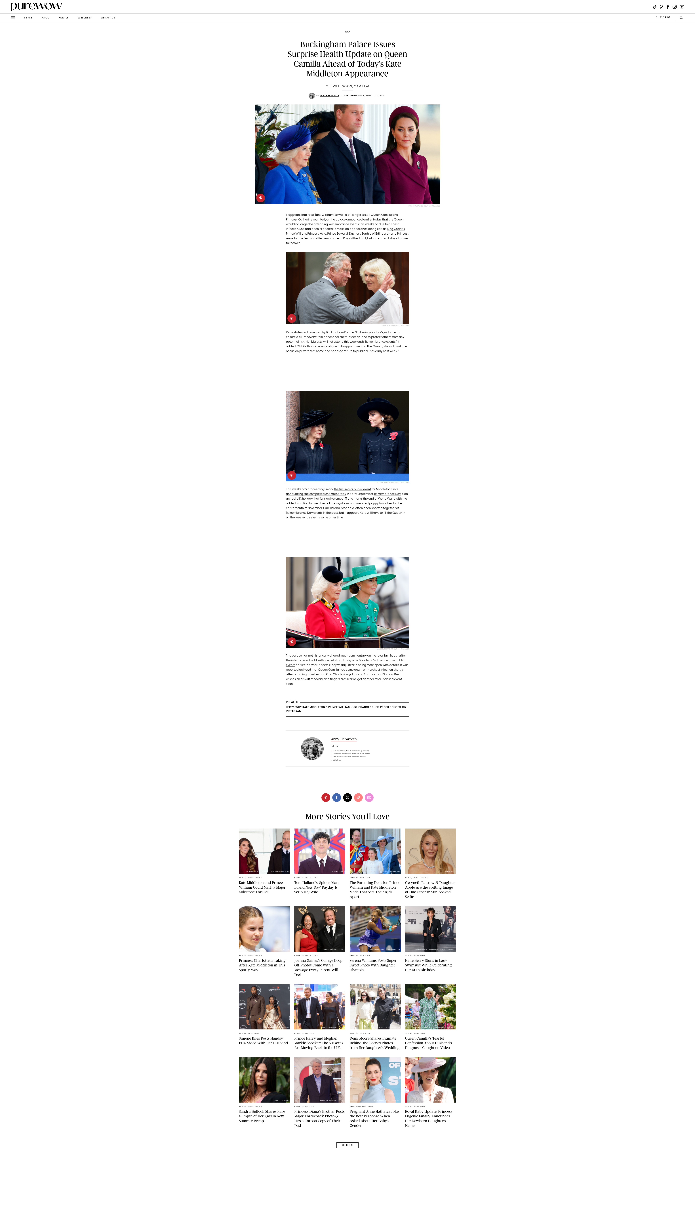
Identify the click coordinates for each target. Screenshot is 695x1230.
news (347, 32)
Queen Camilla (381, 214)
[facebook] (7, 56)
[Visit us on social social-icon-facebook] (668, 7)
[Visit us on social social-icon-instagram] (674, 7)
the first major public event (352, 489)
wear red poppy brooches (374, 503)
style (28, 17)
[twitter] (7, 66)
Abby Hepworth (329, 96)
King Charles (396, 229)
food (45, 17)
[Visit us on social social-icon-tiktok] (655, 7)
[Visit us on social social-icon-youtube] (682, 7)
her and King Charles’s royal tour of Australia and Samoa (353, 674)
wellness (85, 17)
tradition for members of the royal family (324, 503)
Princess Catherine (299, 219)
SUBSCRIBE (663, 17)
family (64, 17)
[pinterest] (260, 198)
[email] (7, 86)
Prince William (296, 233)
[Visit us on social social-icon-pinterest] (661, 7)
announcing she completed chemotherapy (316, 494)
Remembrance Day (387, 494)
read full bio (336, 760)
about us (108, 17)
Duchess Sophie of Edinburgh (369, 233)
